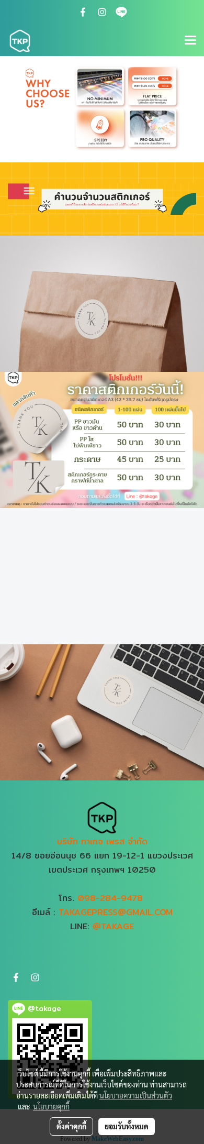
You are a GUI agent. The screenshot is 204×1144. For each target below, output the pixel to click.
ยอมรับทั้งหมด (127, 1126)
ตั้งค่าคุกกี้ (71, 1126)
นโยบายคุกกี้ (51, 1106)
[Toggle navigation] (190, 40)
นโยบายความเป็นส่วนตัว (135, 1095)
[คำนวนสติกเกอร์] (102, 198)
